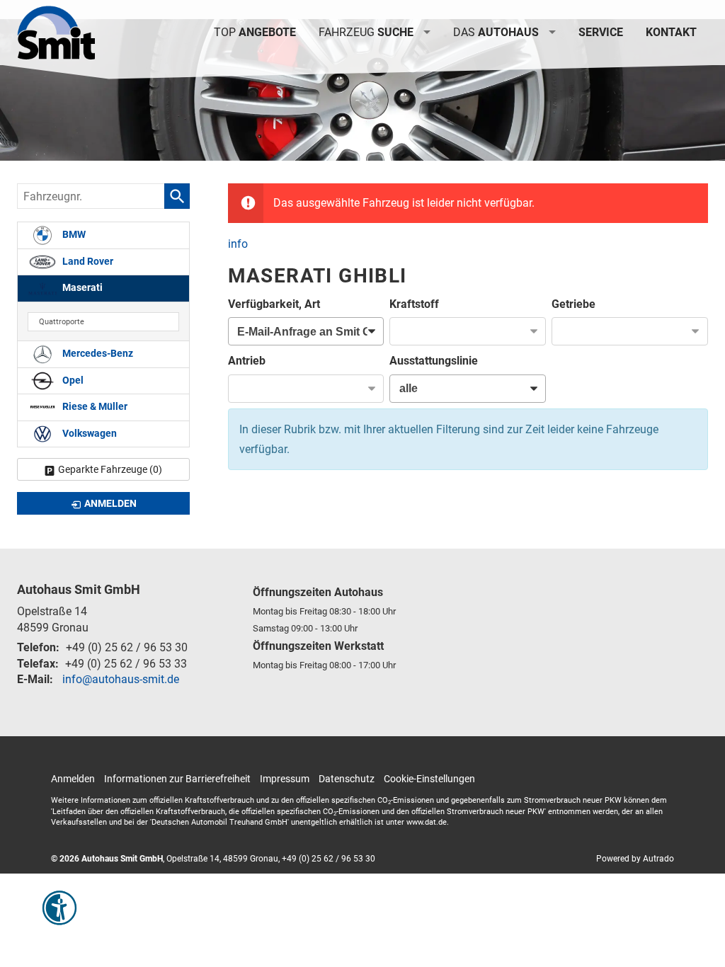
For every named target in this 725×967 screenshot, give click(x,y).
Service (600, 32)
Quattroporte (61, 321)
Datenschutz (347, 778)
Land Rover (86, 262)
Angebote (255, 32)
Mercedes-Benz (96, 354)
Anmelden (73, 778)
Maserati (81, 288)
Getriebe (573, 304)
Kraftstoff (414, 304)
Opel (72, 380)
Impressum (284, 778)
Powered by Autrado (635, 859)
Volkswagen (88, 434)
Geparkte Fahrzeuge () (110, 469)
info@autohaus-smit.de (120, 679)
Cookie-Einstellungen (429, 778)
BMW (73, 235)
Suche (366, 32)
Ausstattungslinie (433, 360)
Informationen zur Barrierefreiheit (177, 778)
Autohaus (496, 32)
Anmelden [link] (110, 503)
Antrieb (247, 360)
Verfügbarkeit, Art (274, 304)
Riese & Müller (93, 407)
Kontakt (671, 32)
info (238, 244)
